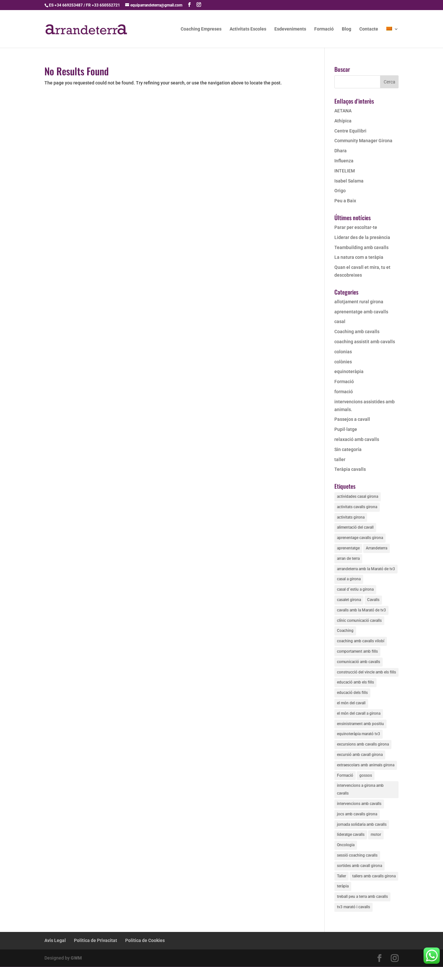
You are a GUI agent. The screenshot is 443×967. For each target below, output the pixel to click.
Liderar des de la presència (362, 237)
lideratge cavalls (351, 834)
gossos (365, 775)
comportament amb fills (357, 651)
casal (339, 321)
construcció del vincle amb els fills (366, 672)
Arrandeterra (376, 548)
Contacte (368, 29)
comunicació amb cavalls (358, 661)
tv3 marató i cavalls (353, 907)
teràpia (343, 886)
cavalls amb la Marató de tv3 (361, 610)
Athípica (343, 120)
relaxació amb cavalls (356, 439)
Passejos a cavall (352, 419)
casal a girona (349, 579)
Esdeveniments (290, 29)
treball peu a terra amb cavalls (362, 896)
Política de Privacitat (95, 940)
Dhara (340, 150)
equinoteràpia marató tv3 (358, 734)
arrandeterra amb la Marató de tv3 (366, 569)
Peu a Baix (345, 200)
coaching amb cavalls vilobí (360, 641)
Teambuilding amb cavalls (361, 247)
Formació (324, 29)
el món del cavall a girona (358, 713)
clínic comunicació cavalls (359, 620)
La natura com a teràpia (358, 257)
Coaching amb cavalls (356, 331)
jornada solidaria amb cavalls (362, 824)
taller (339, 459)
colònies (343, 361)
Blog (346, 29)
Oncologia (345, 845)
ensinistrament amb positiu (360, 724)
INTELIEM (344, 170)
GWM (76, 958)
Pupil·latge (345, 429)
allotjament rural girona (358, 301)
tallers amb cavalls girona (374, 876)
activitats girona (351, 517)
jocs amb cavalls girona (357, 814)
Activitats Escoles (248, 29)
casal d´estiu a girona (355, 589)
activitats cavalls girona (357, 507)
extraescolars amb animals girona (365, 765)
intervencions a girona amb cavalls (360, 789)
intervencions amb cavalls (359, 803)
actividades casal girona (357, 496)
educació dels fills (352, 692)
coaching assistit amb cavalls (364, 341)
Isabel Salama (349, 180)
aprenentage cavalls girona (360, 537)
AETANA (343, 110)
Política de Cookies (145, 940)
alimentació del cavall (355, 527)
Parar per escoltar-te (355, 227)
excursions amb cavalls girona (363, 744)
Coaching (345, 630)
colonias (343, 351)
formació (343, 391)
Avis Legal (55, 940)
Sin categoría (348, 449)
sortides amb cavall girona (359, 865)
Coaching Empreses (201, 29)
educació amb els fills (355, 682)
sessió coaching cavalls (357, 855)
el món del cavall (351, 703)
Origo (340, 190)
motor (376, 834)
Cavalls (373, 599)
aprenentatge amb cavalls (361, 311)
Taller (341, 876)
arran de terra (348, 558)
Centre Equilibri (350, 130)
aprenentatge (348, 548)
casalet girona (349, 599)
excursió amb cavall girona (360, 754)
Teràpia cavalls (350, 469)
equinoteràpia (349, 371)
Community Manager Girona (363, 140)
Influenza (343, 160)
